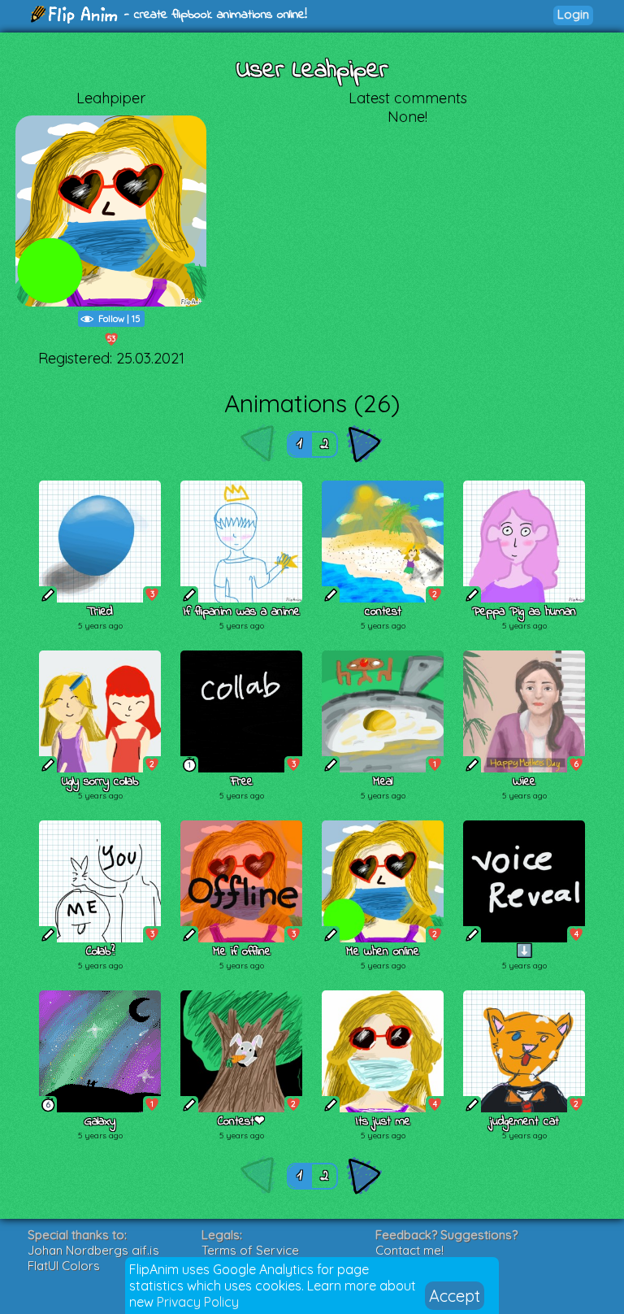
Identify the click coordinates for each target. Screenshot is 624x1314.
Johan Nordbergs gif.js (93, 1250)
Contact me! (409, 1250)
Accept (454, 1296)
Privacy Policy (198, 1302)
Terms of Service (250, 1250)
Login (573, 14)
